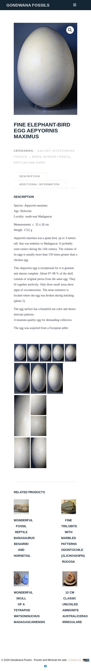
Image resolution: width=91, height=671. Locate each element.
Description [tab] (29, 176)
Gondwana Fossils (28, 5)
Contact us (75, 660)
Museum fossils (56, 156)
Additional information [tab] (39, 184)
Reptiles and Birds (29, 162)
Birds (36, 156)
